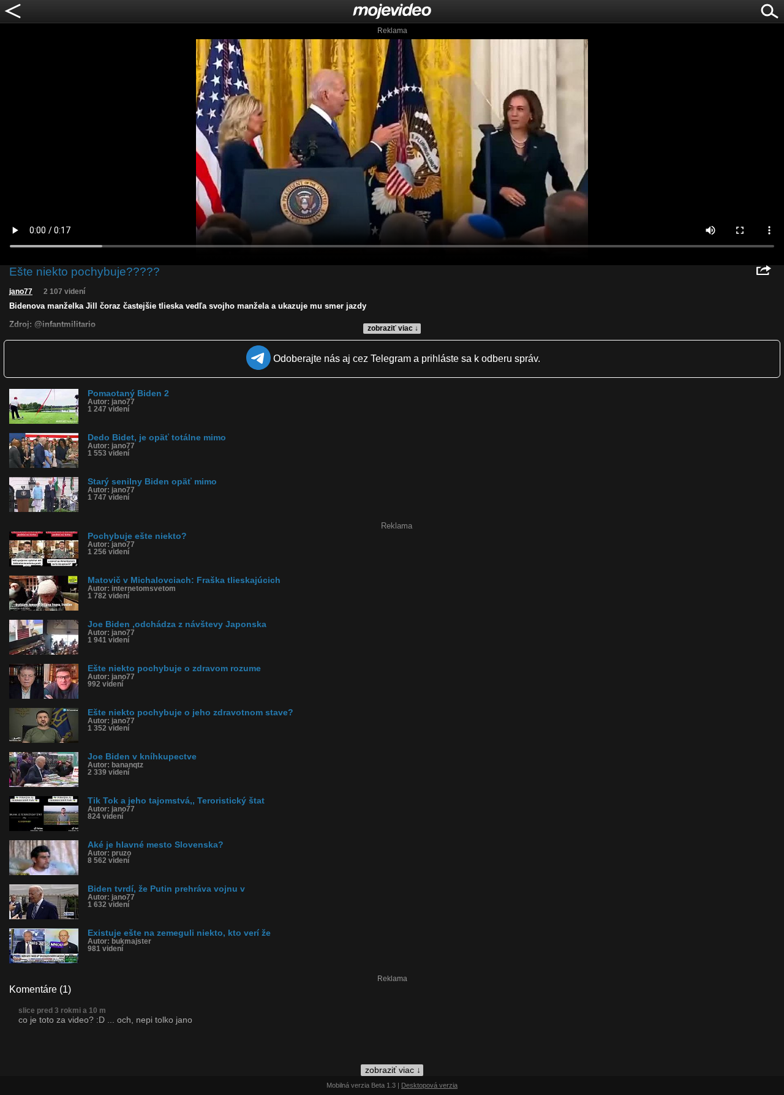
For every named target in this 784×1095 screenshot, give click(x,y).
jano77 (20, 291)
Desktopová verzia (429, 1085)
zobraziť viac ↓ (393, 328)
